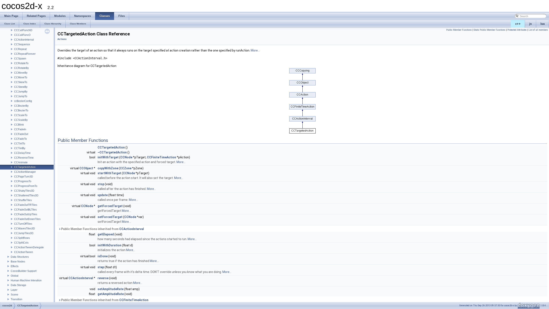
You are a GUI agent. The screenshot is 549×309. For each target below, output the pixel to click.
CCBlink (19, 124)
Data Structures (20, 256)
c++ (518, 24)
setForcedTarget (110, 217)
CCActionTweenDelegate (29, 247)
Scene (14, 294)
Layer (14, 289)
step (101, 267)
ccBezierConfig (23, 101)
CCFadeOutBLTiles (25, 209)
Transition (16, 299)
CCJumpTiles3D (23, 233)
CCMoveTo (20, 77)
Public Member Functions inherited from (102, 229)
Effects (14, 266)
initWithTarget (108, 157)
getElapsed (106, 234)
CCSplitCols (21, 242)
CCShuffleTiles (23, 200)
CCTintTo (19, 143)
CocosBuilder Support (23, 271)
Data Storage (18, 285)
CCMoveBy (20, 72)
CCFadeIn (20, 129)
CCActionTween (23, 252)
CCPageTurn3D (23, 176)
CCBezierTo (21, 110)
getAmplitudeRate (111, 294)
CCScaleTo (20, 115)
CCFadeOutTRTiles (25, 204)
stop (101, 184)
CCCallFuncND (23, 30)
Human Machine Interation (26, 280)
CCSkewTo (20, 82)
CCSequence (22, 44)
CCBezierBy (21, 105)
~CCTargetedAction (112, 152)
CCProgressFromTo (25, 186)
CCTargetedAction (25, 167)
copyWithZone (108, 168)
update (103, 195)
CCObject (86, 168)
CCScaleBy (21, 119)
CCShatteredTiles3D (26, 195)
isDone (103, 256)
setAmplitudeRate (111, 289)
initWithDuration (109, 245)
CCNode (126, 157)
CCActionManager (25, 171)
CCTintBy (19, 148)
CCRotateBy (21, 68)
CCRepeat (20, 49)
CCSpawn (20, 58)
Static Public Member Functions (489, 30)
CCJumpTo (20, 96)
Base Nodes (18, 261)
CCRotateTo (21, 63)
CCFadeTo (20, 138)
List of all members (538, 30)
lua (542, 24)
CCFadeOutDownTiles (27, 219)
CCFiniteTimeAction (161, 157)
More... (255, 50)
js (530, 24)
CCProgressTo (22, 181)
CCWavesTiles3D (24, 228)
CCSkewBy (20, 86)
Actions (61, 39)
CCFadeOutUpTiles (25, 214)
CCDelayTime (22, 152)
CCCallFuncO (22, 34)
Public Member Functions (459, 30)
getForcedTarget (110, 206)
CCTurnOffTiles (23, 223)
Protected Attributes (517, 30)
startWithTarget (109, 173)
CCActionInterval (24, 39)
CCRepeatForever (25, 53)
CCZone (125, 168)
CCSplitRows (22, 237)
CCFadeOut (21, 134)
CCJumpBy (20, 91)
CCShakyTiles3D (24, 190)
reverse (103, 278)
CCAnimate (21, 162)
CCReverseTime (24, 157)
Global (14, 275)
